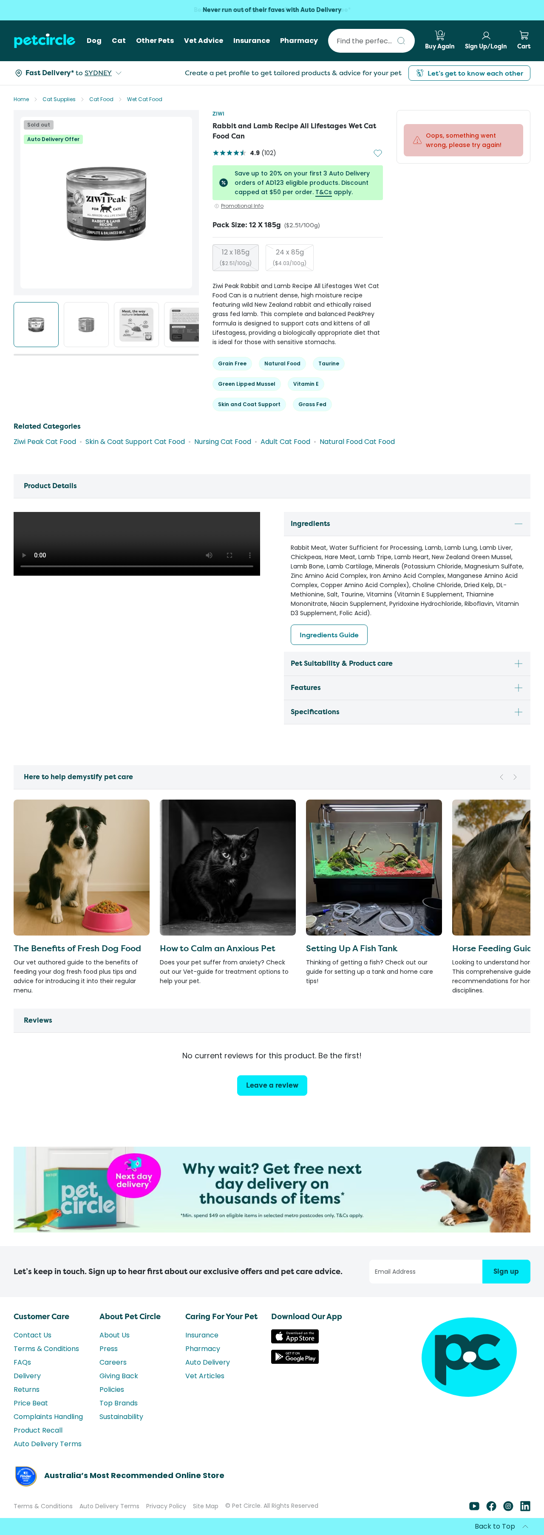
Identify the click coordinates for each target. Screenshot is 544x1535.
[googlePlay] (295, 1361)
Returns (27, 1389)
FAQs (22, 1362)
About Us (114, 1335)
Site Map (205, 1506)
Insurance (201, 1335)
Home (21, 99)
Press (108, 1349)
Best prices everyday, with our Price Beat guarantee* (272, 10)
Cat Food (101, 99)
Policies (111, 1389)
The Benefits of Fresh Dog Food (77, 948)
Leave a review (272, 1085)
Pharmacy (202, 1349)
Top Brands (118, 1403)
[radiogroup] (297, 257)
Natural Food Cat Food (357, 442)
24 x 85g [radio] (289, 257)
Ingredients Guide (329, 634)
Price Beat (31, 1403)
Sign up (506, 1271)
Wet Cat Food (144, 99)
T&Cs (323, 192)
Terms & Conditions (46, 1349)
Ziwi (218, 113)
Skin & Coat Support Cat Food (135, 442)
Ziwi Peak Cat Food (45, 442)
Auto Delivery (207, 1362)
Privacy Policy (166, 1506)
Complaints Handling (48, 1417)
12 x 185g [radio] (236, 257)
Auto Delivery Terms (48, 1444)
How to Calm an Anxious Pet (217, 948)
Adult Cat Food (285, 442)
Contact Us (32, 1335)
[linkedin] (525, 1509)
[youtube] (474, 1509)
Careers (113, 1362)
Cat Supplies (59, 99)
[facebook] (491, 1509)
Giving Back (118, 1376)
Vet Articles (204, 1376)
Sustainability (121, 1417)
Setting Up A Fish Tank (351, 948)
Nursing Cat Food (222, 442)
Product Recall (38, 1430)
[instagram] (508, 1509)
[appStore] (295, 1341)
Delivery (27, 1376)
